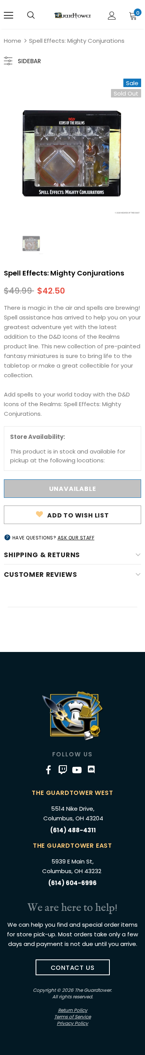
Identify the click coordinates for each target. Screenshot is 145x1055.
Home (12, 41)
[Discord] (91, 770)
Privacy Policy (72, 1023)
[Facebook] (48, 770)
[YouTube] (77, 770)
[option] (72, 147)
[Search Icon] (31, 15)
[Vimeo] (63, 770)
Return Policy (72, 1010)
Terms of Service (72, 1016)
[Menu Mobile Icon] (8, 15)
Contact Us (73, 967)
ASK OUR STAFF (76, 537)
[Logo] (72, 15)
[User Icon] (112, 16)
